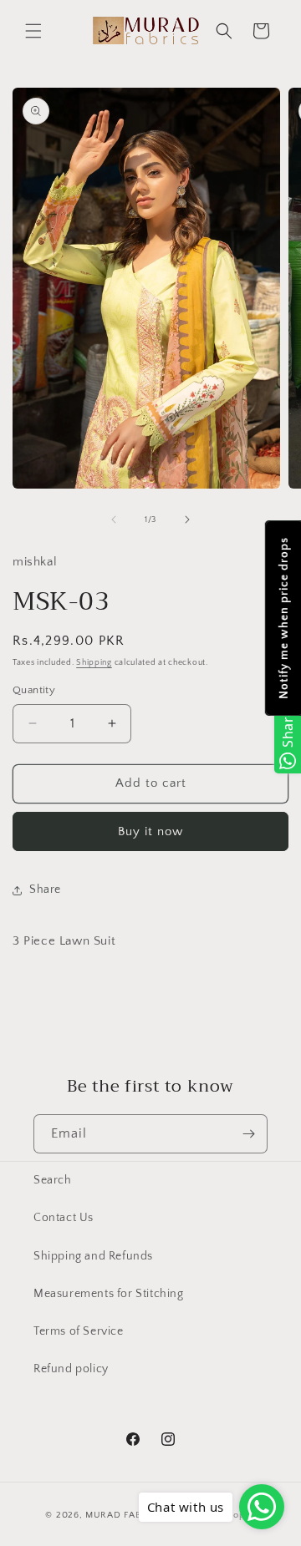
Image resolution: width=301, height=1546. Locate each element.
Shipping (94, 662)
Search (52, 1180)
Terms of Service (78, 1331)
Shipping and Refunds (93, 1256)
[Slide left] (113, 519)
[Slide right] (187, 519)
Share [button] (45, 889)
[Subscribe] (248, 1133)
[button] (33, 31)
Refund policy (71, 1369)
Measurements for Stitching (108, 1293)
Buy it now (150, 831)
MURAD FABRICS (123, 1515)
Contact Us (63, 1217)
